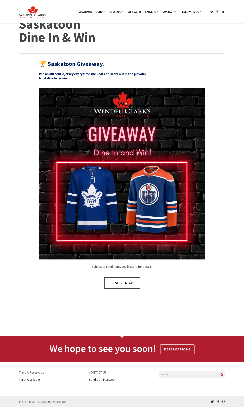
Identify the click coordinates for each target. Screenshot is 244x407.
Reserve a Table (29, 380)
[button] (122, 283)
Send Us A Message (102, 380)
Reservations (177, 349)
